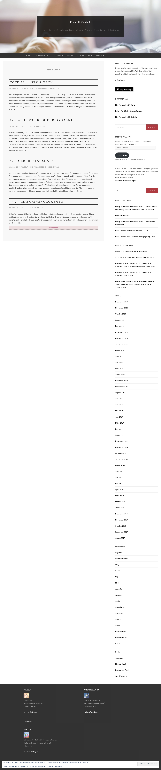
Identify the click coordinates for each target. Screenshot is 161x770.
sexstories (119, 613)
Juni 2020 (118, 362)
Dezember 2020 (121, 332)
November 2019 (121, 380)
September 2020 (121, 344)
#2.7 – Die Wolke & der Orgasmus (43, 120)
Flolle (117, 583)
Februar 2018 (120, 502)
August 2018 (120, 465)
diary (117, 565)
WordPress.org (121, 676)
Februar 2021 (120, 326)
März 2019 (119, 423)
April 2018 (119, 489)
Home (28, 55)
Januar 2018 (119, 508)
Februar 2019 (120, 429)
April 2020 (119, 368)
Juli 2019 (118, 399)
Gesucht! (71, 55)
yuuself (24, 88)
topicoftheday (120, 631)
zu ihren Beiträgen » (31, 712)
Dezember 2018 (121, 441)
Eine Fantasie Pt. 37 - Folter (125, 105)
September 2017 (121, 532)
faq (116, 577)
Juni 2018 (118, 477)
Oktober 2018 (120, 453)
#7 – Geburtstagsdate (32, 160)
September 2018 (121, 459)
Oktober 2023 (120, 314)
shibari (117, 625)
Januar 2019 (119, 435)
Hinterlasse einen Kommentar (44, 88)
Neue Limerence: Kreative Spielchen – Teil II (131, 231)
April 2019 (119, 417)
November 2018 (121, 447)
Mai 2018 (119, 483)
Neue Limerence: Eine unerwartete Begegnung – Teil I (135, 237)
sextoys (118, 619)
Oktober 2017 (120, 526)
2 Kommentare (37, 208)
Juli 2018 (118, 471)
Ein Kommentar (37, 126)
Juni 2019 (118, 405)
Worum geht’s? (42, 55)
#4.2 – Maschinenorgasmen (37, 201)
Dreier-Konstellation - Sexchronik (127, 263)
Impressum (28, 721)
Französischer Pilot (122, 215)
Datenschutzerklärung (125, 181)
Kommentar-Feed (121, 670)
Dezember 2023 (121, 302)
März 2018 (119, 496)
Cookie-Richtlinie (56, 766)
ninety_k (118, 601)
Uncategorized (120, 637)
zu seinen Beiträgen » (31, 752)
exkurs (117, 571)
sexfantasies (120, 607)
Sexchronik (80, 22)
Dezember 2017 (121, 514)
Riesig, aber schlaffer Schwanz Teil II (140, 257)
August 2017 (120, 538)
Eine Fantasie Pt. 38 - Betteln (126, 117)
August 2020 (120, 350)
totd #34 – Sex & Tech (31, 82)
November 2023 (121, 308)
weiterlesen (57, 228)
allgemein (118, 552)
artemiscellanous (121, 558)
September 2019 (121, 386)
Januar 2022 (119, 320)
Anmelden (119, 658)
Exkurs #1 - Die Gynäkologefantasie (128, 111)
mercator (118, 595)
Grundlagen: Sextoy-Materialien (136, 251)
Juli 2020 (118, 356)
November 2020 (121, 338)
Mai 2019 (119, 411)
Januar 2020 (119, 374)
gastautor (119, 589)
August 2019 (120, 393)
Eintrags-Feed (120, 664)
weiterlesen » (120, 80)
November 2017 (121, 520)
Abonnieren (122, 155)
